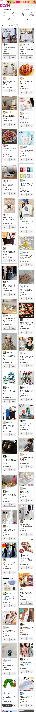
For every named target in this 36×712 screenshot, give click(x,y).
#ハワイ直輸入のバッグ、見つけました (8, 597)
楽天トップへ (31, 5)
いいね (13, 57)
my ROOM (31, 14)
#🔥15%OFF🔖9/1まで (9, 48)
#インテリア (23, 424)
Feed (4, 14)
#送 (27, 664)
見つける (13, 14)
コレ (7, 57)
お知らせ (22, 14)
